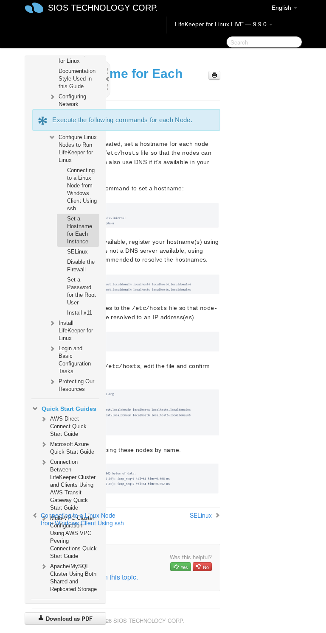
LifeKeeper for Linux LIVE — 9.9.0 (221, 24)
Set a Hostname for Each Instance (79, 230)
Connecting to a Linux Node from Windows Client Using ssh (82, 189)
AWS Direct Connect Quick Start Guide (68, 426)
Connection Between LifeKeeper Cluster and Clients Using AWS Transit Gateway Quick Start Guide (73, 485)
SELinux (77, 251)
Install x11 (79, 313)
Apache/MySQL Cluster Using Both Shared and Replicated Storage (73, 577)
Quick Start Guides (69, 408)
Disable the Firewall (81, 266)
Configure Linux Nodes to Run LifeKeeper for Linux (78, 148)
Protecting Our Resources (76, 385)
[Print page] (214, 75)
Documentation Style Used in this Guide (77, 78)
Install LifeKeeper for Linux (76, 330)
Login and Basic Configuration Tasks (75, 359)
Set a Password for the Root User (81, 291)
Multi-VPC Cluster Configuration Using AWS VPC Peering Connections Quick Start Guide (73, 537)
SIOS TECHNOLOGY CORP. (103, 7)
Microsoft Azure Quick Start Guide (72, 448)
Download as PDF (68, 618)
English (282, 7)
